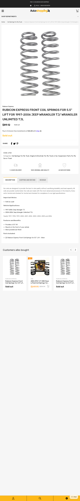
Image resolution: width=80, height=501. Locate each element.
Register (47, 5)
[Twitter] (14, 143)
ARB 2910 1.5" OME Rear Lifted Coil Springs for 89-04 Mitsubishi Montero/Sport (40, 284)
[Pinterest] (17, 143)
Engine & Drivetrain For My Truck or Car (43, 156)
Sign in (42, 5)
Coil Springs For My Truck (20, 156)
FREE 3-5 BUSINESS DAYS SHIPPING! (39, 2)
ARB (32, 278)
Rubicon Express (8, 106)
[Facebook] (11, 143)
